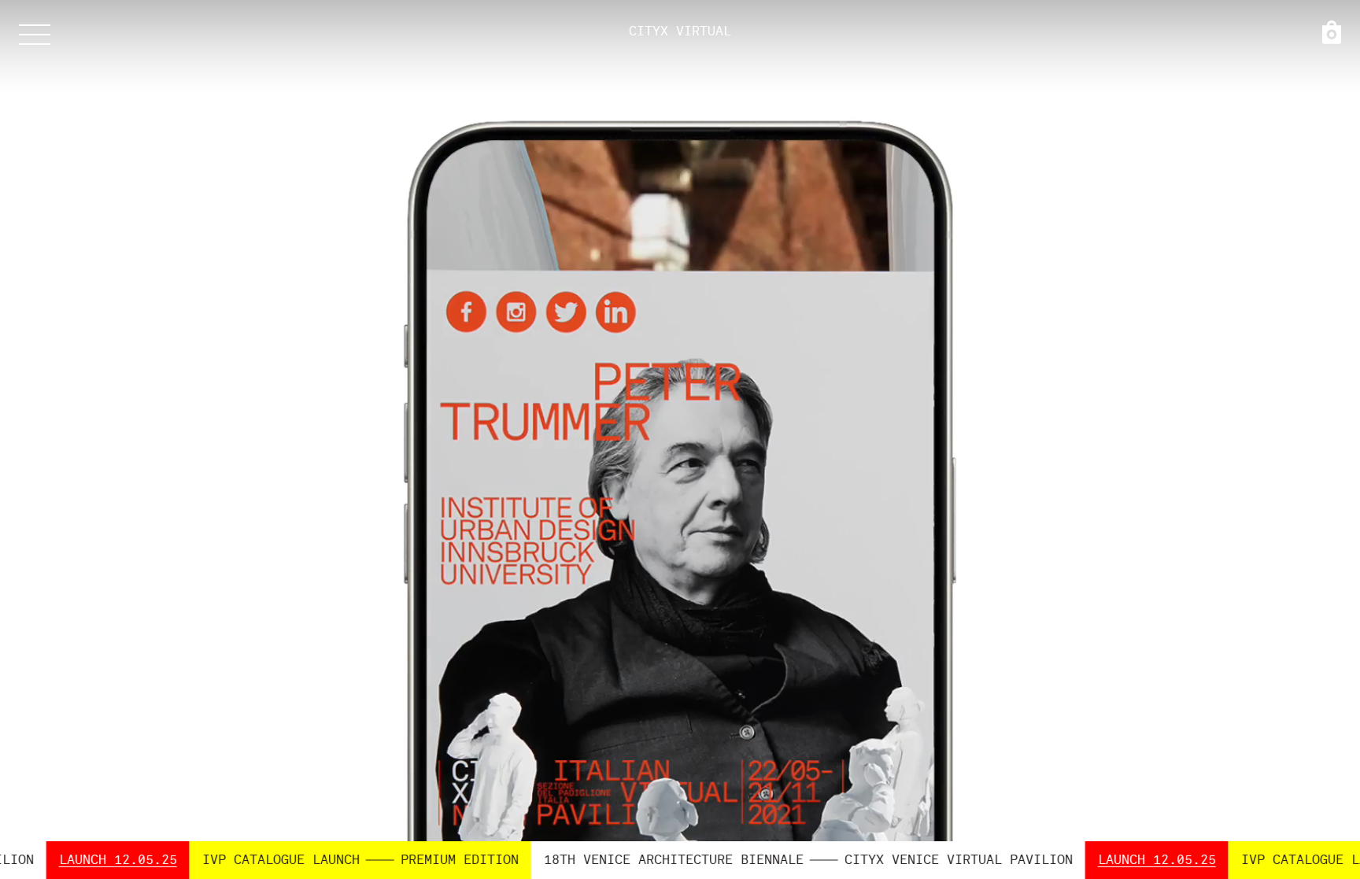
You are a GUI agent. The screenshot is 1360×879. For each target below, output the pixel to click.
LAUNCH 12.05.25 (1076, 860)
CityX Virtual (680, 31)
